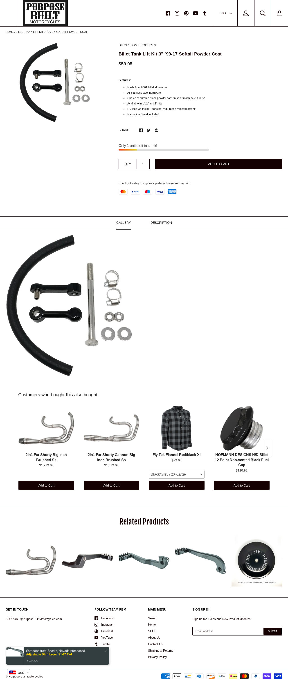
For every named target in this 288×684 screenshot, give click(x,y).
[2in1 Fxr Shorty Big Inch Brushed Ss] (46, 428)
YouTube (107, 637)
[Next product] (267, 448)
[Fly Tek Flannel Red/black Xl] (177, 428)
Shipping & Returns (160, 650)
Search (152, 618)
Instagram (107, 624)
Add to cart (219, 164)
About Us (154, 637)
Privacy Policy (157, 657)
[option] (54, 83)
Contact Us (155, 644)
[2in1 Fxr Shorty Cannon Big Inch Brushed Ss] (112, 428)
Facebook (107, 618)
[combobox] (177, 474)
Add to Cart (46, 485)
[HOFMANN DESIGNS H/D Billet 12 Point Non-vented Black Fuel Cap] (242, 428)
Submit (272, 631)
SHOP (152, 631)
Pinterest (107, 631)
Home (10, 31)
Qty (127, 164)
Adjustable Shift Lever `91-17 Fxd (49, 654)
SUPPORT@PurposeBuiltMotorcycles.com (34, 619)
